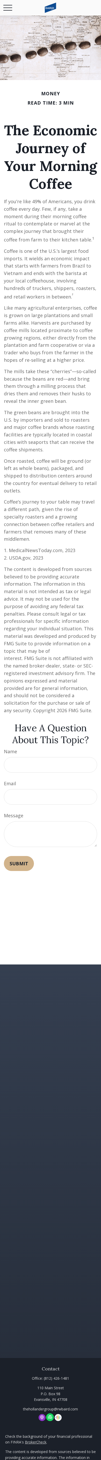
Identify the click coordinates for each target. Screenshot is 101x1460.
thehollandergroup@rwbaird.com (50, 1409)
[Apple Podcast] (42, 1417)
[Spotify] (50, 1417)
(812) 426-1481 (56, 1378)
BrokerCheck (35, 1442)
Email (10, 783)
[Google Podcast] (58, 1417)
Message (13, 815)
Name (10, 751)
